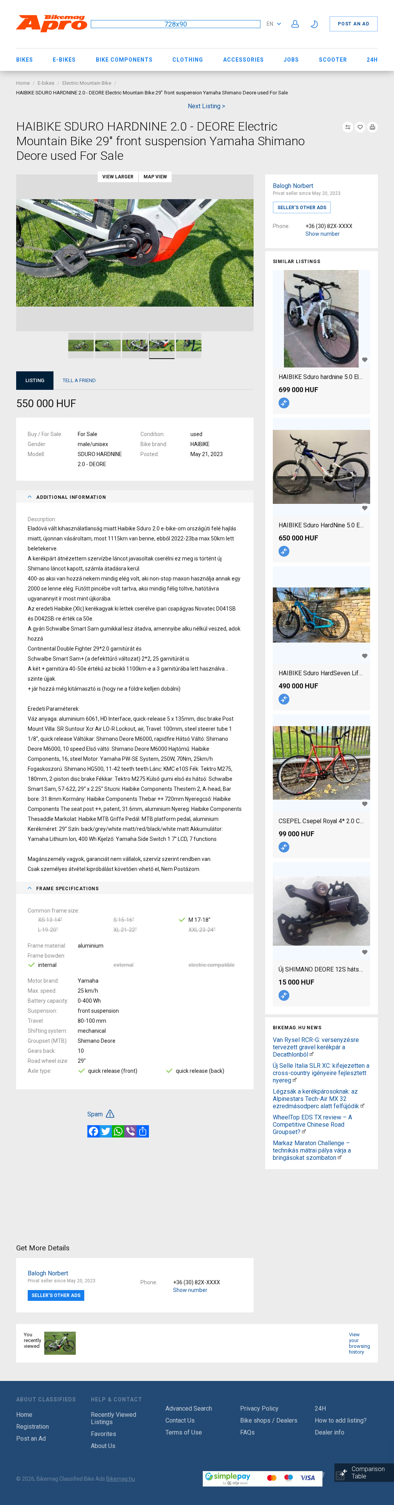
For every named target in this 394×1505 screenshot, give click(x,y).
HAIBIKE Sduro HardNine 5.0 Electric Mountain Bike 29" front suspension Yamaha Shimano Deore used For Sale (321, 525)
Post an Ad (353, 24)
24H (372, 60)
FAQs (247, 1432)
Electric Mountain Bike (86, 83)
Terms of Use (183, 1432)
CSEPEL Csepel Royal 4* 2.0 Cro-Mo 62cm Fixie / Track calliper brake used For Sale (321, 821)
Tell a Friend (79, 380)
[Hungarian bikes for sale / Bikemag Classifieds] (52, 31)
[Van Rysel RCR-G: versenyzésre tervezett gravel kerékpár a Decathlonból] (312, 1054)
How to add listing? (341, 1420)
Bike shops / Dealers (268, 1420)
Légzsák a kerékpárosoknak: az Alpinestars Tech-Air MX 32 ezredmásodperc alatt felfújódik (316, 1099)
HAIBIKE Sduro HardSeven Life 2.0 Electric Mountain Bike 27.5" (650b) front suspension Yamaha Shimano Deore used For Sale (321, 673)
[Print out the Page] (372, 127)
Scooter (333, 60)
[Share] (143, 1131)
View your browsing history (359, 1343)
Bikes (24, 60)
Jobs (291, 60)
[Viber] (130, 1131)
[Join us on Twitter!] (320, 1475)
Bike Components (124, 60)
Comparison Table (368, 1472)
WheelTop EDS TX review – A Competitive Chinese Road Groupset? (312, 1125)
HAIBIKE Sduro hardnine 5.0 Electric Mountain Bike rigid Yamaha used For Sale (321, 377)
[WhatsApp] (118, 1131)
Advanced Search (188, 1408)
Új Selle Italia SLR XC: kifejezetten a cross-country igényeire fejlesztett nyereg (321, 1073)
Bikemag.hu (120, 1479)
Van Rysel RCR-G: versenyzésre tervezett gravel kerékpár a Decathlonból (316, 1047)
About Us (103, 1446)
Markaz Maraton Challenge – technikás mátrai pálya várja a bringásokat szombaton (312, 1150)
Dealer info (329, 1432)
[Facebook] (93, 1131)
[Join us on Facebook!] (301, 1475)
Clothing (187, 60)
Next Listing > (206, 106)
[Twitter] (106, 1131)
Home (23, 83)
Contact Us (180, 1420)
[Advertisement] (321, 1220)
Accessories (243, 60)
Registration (32, 1426)
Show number (323, 234)
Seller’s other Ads (301, 207)
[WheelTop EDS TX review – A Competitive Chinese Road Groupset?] (304, 1132)
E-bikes (64, 60)
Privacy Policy (259, 1408)
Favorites (103, 1434)
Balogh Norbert (293, 186)
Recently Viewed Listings (113, 1418)
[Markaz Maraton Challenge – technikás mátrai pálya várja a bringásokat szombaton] (340, 1157)
